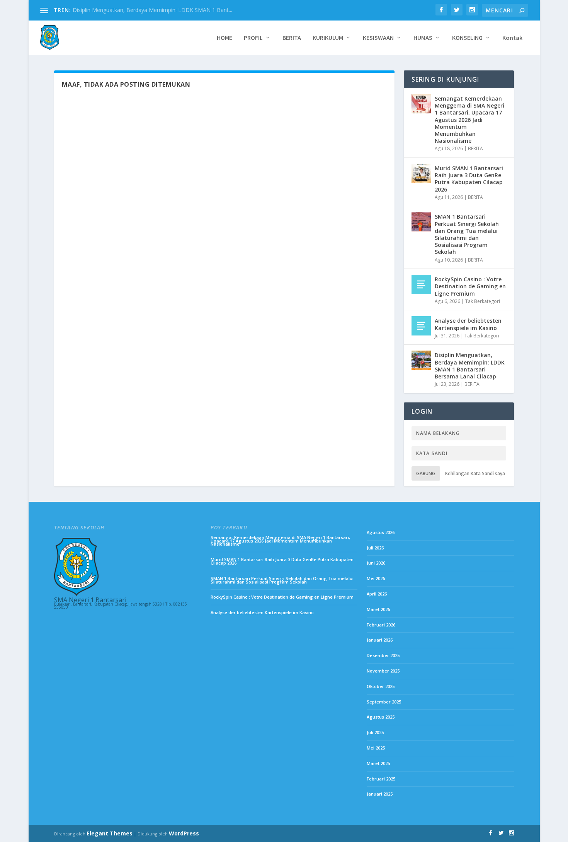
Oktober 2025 (381, 686)
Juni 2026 (376, 563)
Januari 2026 (380, 640)
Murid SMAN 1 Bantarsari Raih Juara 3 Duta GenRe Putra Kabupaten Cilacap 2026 (469, 178)
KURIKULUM (328, 37)
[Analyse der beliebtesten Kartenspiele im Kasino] (421, 325)
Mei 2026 (376, 578)
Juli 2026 (375, 548)
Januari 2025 (380, 794)
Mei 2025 (376, 748)
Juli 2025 (375, 732)
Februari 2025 (381, 779)
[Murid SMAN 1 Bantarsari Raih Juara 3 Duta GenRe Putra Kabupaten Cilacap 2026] (421, 173)
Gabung (425, 473)
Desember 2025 (383, 655)
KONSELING (467, 37)
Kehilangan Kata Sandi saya (475, 473)
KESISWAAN (378, 37)
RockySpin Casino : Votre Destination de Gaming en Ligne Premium (470, 286)
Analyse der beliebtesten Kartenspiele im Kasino (468, 324)
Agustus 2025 (381, 717)
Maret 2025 (378, 763)
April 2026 (377, 594)
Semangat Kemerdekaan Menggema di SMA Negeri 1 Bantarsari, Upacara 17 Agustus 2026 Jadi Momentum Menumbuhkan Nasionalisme (469, 119)
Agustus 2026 (381, 532)
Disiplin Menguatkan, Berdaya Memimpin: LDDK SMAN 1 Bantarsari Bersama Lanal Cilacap (470, 365)
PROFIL (253, 37)
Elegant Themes (110, 833)
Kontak (512, 37)
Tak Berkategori (482, 301)
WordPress (184, 833)
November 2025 (383, 671)
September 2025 (384, 702)
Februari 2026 (381, 625)
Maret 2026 (378, 609)
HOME (224, 37)
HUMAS (422, 37)
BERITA (291, 37)
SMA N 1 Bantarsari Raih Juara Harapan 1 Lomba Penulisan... (148, 10)
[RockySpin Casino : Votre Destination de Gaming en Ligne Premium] (421, 284)
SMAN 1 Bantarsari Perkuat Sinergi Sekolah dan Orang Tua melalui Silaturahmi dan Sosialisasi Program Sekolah (467, 234)
